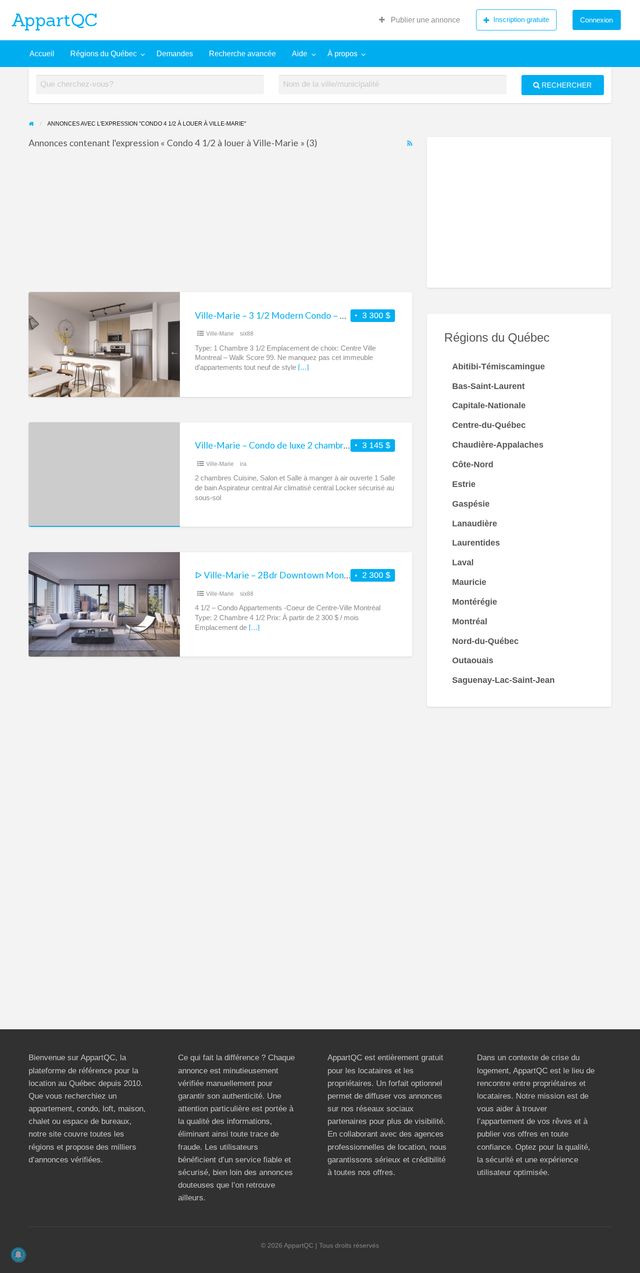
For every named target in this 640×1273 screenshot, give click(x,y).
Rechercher (566, 85)
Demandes (174, 54)
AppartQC (54, 19)
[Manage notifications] (18, 1254)
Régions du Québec (103, 54)
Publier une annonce (424, 20)
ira (243, 464)
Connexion (596, 20)
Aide (299, 54)
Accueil (42, 54)
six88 (246, 333)
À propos (342, 54)
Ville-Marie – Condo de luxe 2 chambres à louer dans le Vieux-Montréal (336, 445)
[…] (303, 367)
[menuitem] (419, 20)
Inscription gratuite (521, 19)
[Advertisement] (221, 222)
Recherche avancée (242, 54)
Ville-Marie (220, 333)
